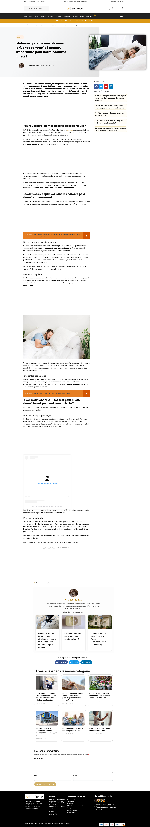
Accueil (26, 25)
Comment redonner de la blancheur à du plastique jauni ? (73, 636)
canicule (70, 130)
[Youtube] (106, 86)
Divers (31, 25)
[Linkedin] (111, 86)
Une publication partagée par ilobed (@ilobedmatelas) (47, 506)
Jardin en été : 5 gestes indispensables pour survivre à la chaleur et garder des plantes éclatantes (110, 98)
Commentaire (39, 758)
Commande (122, 10)
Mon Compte (112, 10)
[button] (122, 16)
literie (50, 583)
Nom (36, 775)
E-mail (76, 775)
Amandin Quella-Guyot (73, 600)
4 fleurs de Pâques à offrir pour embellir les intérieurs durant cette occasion (99, 695)
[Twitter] (101, 86)
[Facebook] (96, 86)
